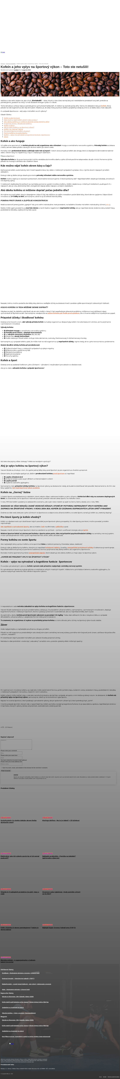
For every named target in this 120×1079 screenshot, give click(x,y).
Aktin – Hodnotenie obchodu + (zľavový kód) (16, 989)
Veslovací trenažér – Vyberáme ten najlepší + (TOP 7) (18, 978)
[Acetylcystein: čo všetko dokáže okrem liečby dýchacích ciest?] (20, 804)
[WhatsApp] (21, 731)
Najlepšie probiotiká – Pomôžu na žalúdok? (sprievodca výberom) (59, 857)
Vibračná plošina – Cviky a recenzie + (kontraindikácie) (19, 1013)
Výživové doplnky (6, 817)
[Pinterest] (15, 731)
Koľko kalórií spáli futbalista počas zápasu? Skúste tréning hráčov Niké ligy (25, 1002)
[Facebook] (3, 731)
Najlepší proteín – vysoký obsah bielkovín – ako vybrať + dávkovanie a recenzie (26, 984)
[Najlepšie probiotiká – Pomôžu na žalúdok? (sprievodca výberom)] (62, 840)
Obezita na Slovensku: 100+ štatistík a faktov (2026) (18, 996)
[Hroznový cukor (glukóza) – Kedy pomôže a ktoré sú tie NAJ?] (62, 876)
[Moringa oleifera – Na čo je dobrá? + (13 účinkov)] (62, 804)
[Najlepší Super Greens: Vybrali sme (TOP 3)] (62, 912)
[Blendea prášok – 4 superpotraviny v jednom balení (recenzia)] (20, 944)
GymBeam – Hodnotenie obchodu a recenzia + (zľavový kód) (20, 973)
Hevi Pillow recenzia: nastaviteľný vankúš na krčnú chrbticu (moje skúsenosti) (26, 1036)
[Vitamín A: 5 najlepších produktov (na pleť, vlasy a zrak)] (20, 876)
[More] (27, 731)
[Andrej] (7, 778)
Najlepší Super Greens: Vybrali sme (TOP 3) (59, 928)
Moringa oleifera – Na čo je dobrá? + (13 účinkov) (60, 820)
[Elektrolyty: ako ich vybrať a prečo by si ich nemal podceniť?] (20, 840)
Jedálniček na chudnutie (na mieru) (13, 1007)
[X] (9, 731)
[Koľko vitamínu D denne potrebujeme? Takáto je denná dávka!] (20, 912)
